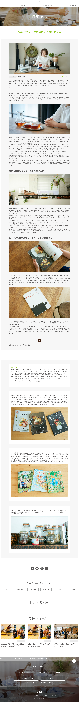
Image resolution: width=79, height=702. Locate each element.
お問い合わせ (54, 695)
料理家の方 (53, 678)
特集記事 (16, 659)
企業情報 (23, 695)
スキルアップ (59, 589)
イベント (23, 5)
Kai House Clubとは (74, 5)
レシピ (2, 5)
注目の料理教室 (19, 589)
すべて (6, 589)
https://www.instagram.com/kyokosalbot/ (24, 380)
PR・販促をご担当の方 (47, 5)
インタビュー (66, 76)
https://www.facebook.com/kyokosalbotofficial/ (25, 382)
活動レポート (33, 589)
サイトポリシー (45, 695)
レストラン (72, 589)
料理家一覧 (42, 672)
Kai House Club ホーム (6, 659)
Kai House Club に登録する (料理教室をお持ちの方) (39, 683)
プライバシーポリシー (33, 695)
